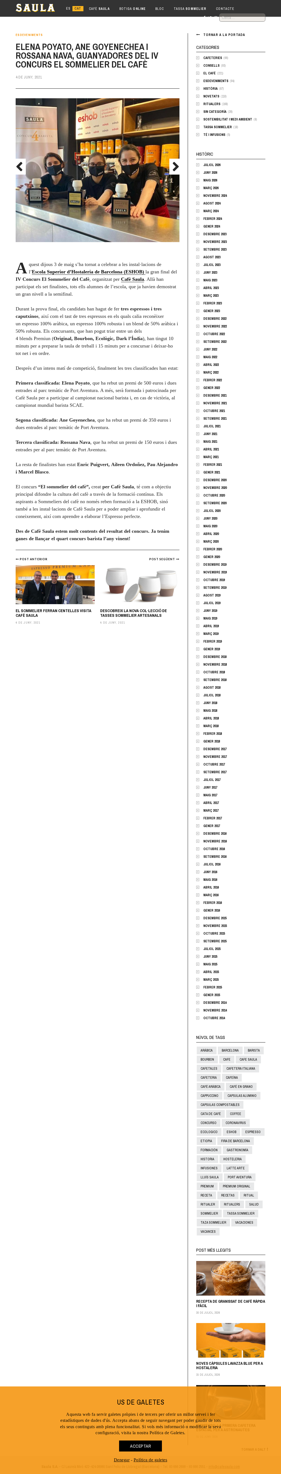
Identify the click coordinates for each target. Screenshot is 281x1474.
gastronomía (237, 1150)
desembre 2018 (214, 657)
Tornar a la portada (224, 35)
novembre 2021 (215, 403)
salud (254, 1204)
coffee (235, 1114)
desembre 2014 (214, 1003)
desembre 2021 (214, 395)
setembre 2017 (214, 772)
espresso (253, 1132)
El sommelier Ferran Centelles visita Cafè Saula (53, 613)
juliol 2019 (211, 603)
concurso (209, 1123)
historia (207, 1159)
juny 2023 (210, 272)
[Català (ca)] (77, 8)
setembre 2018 (214, 680)
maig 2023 (210, 280)
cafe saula (248, 1059)
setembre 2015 (214, 941)
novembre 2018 (215, 664)
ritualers (232, 1204)
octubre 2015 (214, 933)
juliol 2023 (211, 265)
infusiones (209, 1168)
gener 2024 (211, 226)
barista (254, 1050)
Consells (211, 65)
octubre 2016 (214, 849)
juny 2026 (210, 172)
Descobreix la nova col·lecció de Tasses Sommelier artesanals (133, 613)
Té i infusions (214, 135)
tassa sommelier (240, 1213)
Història (210, 88)
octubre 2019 (214, 580)
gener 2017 (211, 826)
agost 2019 (211, 595)
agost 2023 (211, 257)
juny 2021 (210, 434)
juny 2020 (210, 518)
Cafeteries (212, 58)
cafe (227, 1059)
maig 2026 (210, 180)
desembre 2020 (214, 480)
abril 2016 (211, 887)
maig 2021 (210, 441)
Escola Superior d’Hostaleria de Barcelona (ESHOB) (88, 271)
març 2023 (210, 295)
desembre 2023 (214, 234)
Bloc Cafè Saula (40, 9)
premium (207, 1186)
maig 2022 (210, 357)
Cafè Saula (132, 279)
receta (206, 1195)
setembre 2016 (214, 856)
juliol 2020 (211, 511)
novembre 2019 (215, 572)
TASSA (190, 9)
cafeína (232, 1077)
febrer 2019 (212, 641)
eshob (231, 1132)
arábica (207, 1050)
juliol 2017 (211, 780)
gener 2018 (211, 741)
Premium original (236, 1186)
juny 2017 (210, 787)
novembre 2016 (215, 841)
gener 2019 (211, 649)
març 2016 (210, 895)
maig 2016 (210, 880)
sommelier (209, 1213)
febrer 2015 (212, 987)
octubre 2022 (214, 334)
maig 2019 (210, 618)
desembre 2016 (214, 833)
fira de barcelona (235, 1141)
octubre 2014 (214, 1018)
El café (209, 73)
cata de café (211, 1114)
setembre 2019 (214, 587)
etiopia (206, 1141)
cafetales (209, 1068)
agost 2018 (211, 687)
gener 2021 (211, 472)
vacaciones (244, 1222)
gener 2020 (211, 557)
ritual (249, 1195)
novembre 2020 (215, 488)
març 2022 (210, 372)
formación (209, 1150)
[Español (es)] (68, 8)
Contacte (225, 9)
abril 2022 (211, 365)
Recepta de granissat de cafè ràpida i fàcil (230, 1303)
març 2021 (210, 457)
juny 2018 (210, 703)
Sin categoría (214, 112)
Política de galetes (150, 1460)
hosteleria (232, 1159)
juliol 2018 (211, 695)
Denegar (122, 1460)
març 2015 (210, 979)
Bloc (159, 9)
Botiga (132, 9)
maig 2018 (210, 710)
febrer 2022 (212, 380)
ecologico (209, 1132)
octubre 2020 (214, 495)
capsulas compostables (220, 1105)
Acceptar (140, 1446)
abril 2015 (211, 972)
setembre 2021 (214, 418)
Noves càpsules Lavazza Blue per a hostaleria (229, 1365)
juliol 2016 (211, 864)
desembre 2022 (214, 318)
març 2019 (210, 634)
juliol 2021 (211, 426)
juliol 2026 (211, 165)
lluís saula (210, 1177)
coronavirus (236, 1123)
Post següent (162, 559)
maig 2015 (210, 964)
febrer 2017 (212, 818)
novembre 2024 (215, 196)
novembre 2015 (215, 926)
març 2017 (210, 810)
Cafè (99, 9)
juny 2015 (210, 956)
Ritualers (211, 104)
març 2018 (210, 726)
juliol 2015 (211, 949)
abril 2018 (211, 718)
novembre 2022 (215, 326)
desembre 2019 (214, 564)
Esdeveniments (29, 35)
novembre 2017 (215, 757)
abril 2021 (211, 449)
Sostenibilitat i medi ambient (227, 119)
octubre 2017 (214, 764)
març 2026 (210, 188)
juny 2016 (210, 872)
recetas (228, 1195)
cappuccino (209, 1096)
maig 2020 (210, 526)
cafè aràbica (211, 1087)
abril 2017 (211, 803)
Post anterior (33, 559)
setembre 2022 (214, 342)
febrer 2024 (212, 219)
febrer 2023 (212, 303)
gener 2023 (211, 311)
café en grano (241, 1087)
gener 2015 (211, 995)
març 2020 (210, 541)
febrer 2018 (212, 734)
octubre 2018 (214, 672)
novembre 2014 (215, 1010)
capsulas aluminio (242, 1096)
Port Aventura (240, 1177)
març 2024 (210, 211)
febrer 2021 (212, 465)
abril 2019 (211, 626)
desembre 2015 (214, 918)
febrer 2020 (212, 549)
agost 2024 (211, 203)
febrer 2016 (212, 903)
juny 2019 (210, 611)
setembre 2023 (214, 249)
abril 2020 (211, 534)
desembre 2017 (214, 749)
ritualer (208, 1204)
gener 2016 (211, 910)
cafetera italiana (240, 1068)
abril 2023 (211, 288)
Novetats (211, 96)
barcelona (230, 1050)
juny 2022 (210, 349)
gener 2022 (211, 388)
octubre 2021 (214, 411)
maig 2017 (210, 795)
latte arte (236, 1168)
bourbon (207, 1059)
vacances (208, 1231)
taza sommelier (213, 1222)
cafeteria (209, 1077)
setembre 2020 (214, 503)
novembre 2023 (215, 242)
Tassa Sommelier (217, 127)
